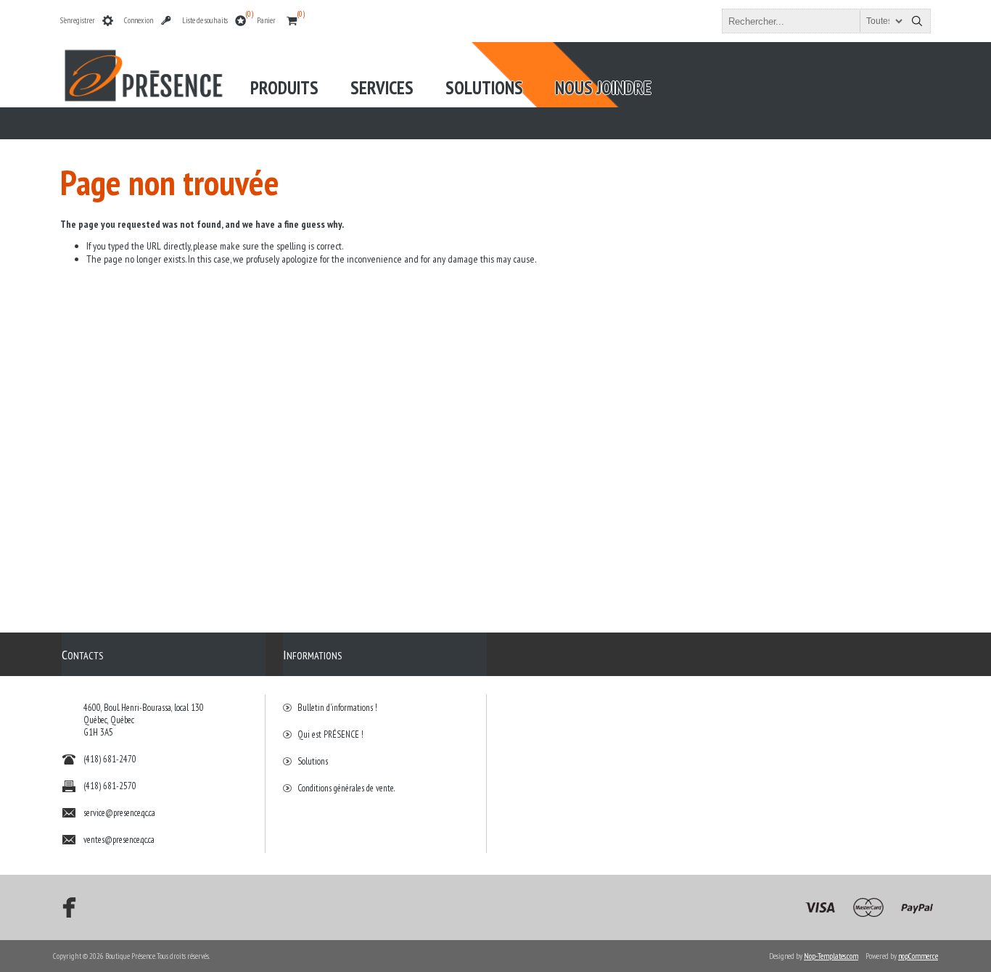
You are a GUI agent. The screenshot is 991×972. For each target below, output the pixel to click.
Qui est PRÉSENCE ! (330, 734)
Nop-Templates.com (831, 956)
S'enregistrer (77, 20)
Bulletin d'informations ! (337, 707)
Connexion (138, 20)
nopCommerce (918, 956)
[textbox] (813, 21)
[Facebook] (64, 907)
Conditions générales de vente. (346, 788)
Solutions (312, 761)
